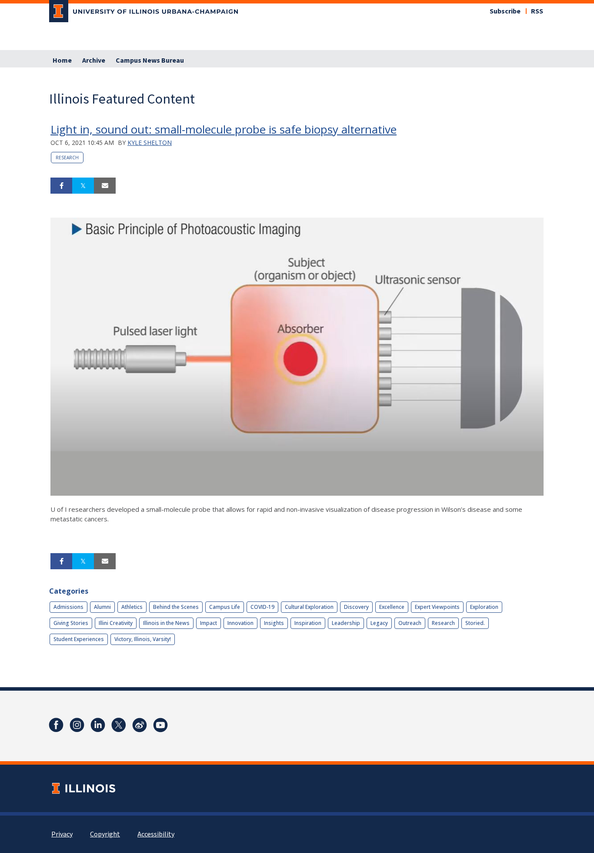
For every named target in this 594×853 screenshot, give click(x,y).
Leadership (346, 623)
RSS (537, 11)
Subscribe (505, 11)
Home (62, 60)
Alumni (102, 607)
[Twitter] (118, 725)
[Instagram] (77, 725)
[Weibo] (139, 725)
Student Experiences (78, 639)
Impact (208, 623)
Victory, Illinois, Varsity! (142, 639)
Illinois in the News (166, 623)
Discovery (356, 607)
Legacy (379, 623)
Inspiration (307, 623)
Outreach (409, 623)
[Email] (105, 186)
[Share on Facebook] (61, 186)
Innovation (240, 623)
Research (67, 157)
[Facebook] (56, 725)
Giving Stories (70, 623)
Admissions (68, 607)
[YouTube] (160, 725)
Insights (274, 623)
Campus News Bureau (150, 60)
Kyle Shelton (149, 142)
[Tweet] (83, 186)
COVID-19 (262, 607)
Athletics (132, 607)
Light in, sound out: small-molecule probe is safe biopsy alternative (223, 129)
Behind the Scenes (176, 607)
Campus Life (224, 607)
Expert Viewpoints (437, 607)
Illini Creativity (116, 623)
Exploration (484, 607)
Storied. (475, 623)
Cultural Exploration (309, 607)
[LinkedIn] (97, 725)
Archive (93, 60)
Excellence (391, 607)
